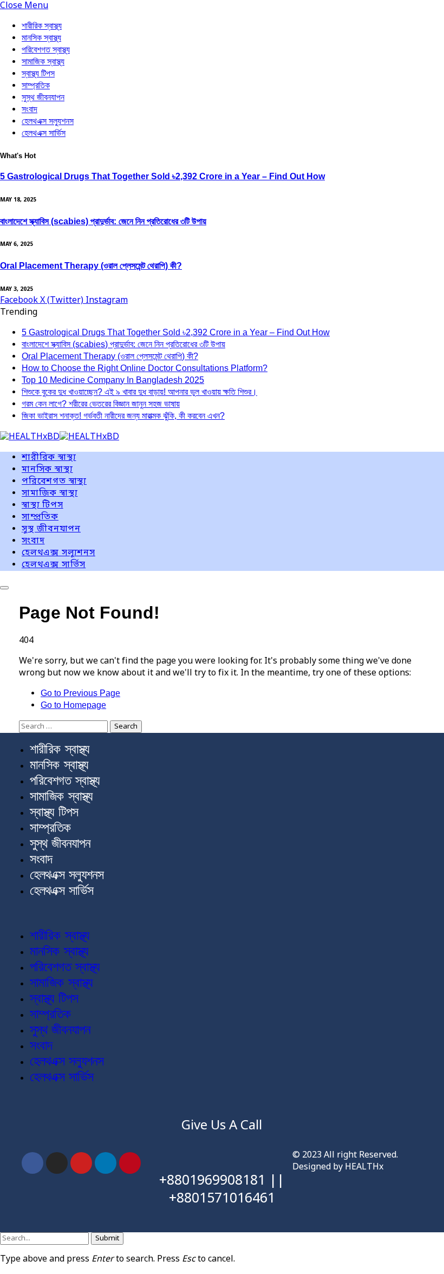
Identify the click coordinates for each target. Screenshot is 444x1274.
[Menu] (4, 587)
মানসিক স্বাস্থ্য (41, 37)
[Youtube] (81, 1163)
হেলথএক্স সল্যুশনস (48, 121)
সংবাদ (29, 109)
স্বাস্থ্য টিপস (38, 73)
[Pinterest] (130, 1163)
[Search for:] (64, 726)
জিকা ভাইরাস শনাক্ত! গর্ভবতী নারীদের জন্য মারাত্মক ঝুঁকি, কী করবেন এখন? (123, 415)
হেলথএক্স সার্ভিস (44, 133)
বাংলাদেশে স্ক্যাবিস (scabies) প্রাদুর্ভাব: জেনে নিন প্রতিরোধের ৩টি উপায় (103, 221)
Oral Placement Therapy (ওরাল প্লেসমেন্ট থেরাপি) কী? (91, 265)
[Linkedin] (105, 1163)
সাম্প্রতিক (36, 85)
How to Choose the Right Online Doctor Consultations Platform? (144, 368)
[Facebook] (32, 1163)
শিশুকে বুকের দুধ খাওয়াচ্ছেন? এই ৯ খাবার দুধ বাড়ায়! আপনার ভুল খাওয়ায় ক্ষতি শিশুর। (139, 391)
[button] (222, 913)
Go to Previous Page (80, 693)
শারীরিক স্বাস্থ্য (42, 25)
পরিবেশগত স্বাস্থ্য (46, 49)
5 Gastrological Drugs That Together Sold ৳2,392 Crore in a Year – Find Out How (162, 176)
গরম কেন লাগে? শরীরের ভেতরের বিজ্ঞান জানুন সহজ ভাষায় (101, 403)
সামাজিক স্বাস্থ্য (43, 61)
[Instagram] (57, 1163)
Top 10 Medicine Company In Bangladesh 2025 (113, 380)
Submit (107, 1238)
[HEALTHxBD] (59, 438)
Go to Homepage (73, 705)
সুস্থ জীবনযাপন (43, 97)
